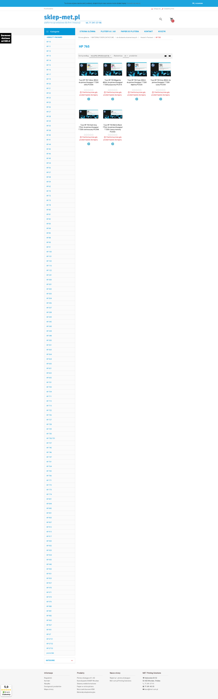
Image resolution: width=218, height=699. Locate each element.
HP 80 (49, 210)
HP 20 (49, 84)
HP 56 (49, 168)
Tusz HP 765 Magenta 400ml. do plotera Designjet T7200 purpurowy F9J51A (113, 82)
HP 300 (49, 280)
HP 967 (49, 625)
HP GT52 (50, 644)
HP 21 (49, 88)
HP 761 (49, 462)
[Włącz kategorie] (72, 660)
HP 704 (49, 392)
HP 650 (49, 364)
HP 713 (49, 406)
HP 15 (49, 65)
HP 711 (49, 396)
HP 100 (49, 252)
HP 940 (49, 564)
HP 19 (49, 79)
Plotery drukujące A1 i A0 (86, 678)
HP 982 (49, 616)
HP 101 (49, 256)
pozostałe (50, 653)
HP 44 (49, 144)
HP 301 (49, 284)
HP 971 (49, 592)
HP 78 (49, 205)
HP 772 (49, 485)
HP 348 (49, 336)
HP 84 (49, 228)
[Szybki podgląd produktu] (95, 63)
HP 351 (49, 345)
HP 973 (49, 597)
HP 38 (49, 130)
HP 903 (49, 518)
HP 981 (49, 611)
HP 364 (49, 354)
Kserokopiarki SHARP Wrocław (88, 681)
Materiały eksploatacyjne (86, 692)
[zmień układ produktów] (165, 56)
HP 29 (49, 121)
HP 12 (49, 51)
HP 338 (49, 312)
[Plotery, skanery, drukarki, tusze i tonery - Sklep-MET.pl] (75, 19)
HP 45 (49, 149)
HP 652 (49, 373)
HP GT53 (50, 648)
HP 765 (49, 471)
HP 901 (49, 513)
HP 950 (49, 569)
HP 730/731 (51, 438)
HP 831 (49, 499)
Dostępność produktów (52, 686)
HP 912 (49, 527)
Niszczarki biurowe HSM (85, 689)
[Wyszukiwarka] (157, 19)
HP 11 (49, 46)
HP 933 (49, 550)
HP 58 (49, 177)
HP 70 (49, 191)
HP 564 (49, 359)
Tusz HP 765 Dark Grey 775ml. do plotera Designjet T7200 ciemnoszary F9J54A (88, 127)
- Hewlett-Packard (54, 37)
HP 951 (49, 574)
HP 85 (49, 233)
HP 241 (49, 275)
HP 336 (49, 303)
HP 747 (49, 457)
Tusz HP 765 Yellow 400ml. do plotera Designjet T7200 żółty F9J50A (89, 82)
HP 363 (49, 350)
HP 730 (49, 434)
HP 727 (49, 420)
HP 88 (49, 238)
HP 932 (49, 546)
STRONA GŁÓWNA (87, 31)
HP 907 (49, 522)
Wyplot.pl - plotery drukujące (120, 678)
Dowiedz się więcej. (134, 3)
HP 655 (49, 378)
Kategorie (54, 31)
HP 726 (49, 415)
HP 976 (49, 602)
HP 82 (49, 219)
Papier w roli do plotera (85, 686)
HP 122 (49, 270)
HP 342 (49, 322)
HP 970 (49, 588)
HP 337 (49, 308)
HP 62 (49, 186)
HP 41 (49, 140)
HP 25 (49, 102)
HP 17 (49, 74)
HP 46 (49, 154)
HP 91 (49, 247)
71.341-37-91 (149, 684)
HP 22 (49, 93)
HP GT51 (50, 639)
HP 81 (49, 214)
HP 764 (49, 466)
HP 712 (49, 401)
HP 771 (49, 480)
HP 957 (49, 583)
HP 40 (49, 135)
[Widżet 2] (5, 38)
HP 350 (49, 340)
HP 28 (49, 116)
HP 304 (49, 298)
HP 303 (49, 294)
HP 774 (49, 494)
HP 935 (49, 560)
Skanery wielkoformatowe (86, 684)
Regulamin (48, 678)
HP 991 (49, 630)
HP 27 (49, 112)
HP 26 (49, 107)
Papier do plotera (130, 31)
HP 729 (49, 429)
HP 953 (49, 578)
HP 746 (49, 452)
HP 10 (49, 42)
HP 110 (49, 266)
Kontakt (148, 31)
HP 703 (49, 387)
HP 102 (49, 261)
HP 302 (49, 289)
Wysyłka (47, 684)
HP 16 (49, 70)
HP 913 (49, 532)
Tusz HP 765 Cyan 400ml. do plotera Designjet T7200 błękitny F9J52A (137, 82)
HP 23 (49, 98)
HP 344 (49, 331)
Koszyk (162, 31)
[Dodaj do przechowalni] (95, 68)
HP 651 (49, 368)
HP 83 (49, 224)
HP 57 (49, 172)
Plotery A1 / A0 (108, 31)
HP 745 (49, 448)
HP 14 (49, 60)
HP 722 (49, 410)
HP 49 (49, 158)
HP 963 (49, 620)
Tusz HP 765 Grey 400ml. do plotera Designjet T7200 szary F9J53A (161, 82)
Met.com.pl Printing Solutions (120, 681)
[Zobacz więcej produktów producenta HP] (89, 99)
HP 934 (49, 555)
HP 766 (49, 476)
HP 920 (49, 541)
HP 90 (49, 242)
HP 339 (49, 317)
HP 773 (49, 490)
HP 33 (49, 126)
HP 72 (49, 196)
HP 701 (49, 382)
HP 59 (49, 182)
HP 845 (49, 508)
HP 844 (49, 504)
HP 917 (49, 536)
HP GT (49, 634)
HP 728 (49, 424)
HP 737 (49, 443)
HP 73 (49, 200)
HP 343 (49, 326)
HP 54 (49, 163)
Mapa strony (48, 689)
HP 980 (49, 606)
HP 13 (49, 56)
